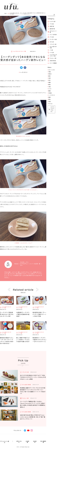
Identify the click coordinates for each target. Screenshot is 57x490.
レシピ (49, 88)
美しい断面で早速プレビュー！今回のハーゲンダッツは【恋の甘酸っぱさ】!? (23, 339)
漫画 (49, 82)
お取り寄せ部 (53, 60)
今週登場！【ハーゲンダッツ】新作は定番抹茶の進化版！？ (23, 314)
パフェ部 (52, 52)
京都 (49, 101)
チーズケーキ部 (53, 39)
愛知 (49, 99)
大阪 (49, 86)
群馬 (49, 84)
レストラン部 (52, 21)
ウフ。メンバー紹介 (4, 442)
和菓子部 (52, 26)
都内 (49, 76)
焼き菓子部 (52, 28)
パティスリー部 (53, 44)
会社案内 (35, 442)
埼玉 (49, 80)
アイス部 (52, 23)
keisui (6, 277)
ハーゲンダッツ (51, 95)
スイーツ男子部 (53, 34)
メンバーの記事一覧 (34, 263)
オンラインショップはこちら (52, 109)
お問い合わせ (19, 442)
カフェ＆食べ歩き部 (53, 47)
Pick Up (50, 103)
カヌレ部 (52, 41)
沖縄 (49, 71)
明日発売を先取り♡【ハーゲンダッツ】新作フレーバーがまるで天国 (39, 314)
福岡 (49, 97)
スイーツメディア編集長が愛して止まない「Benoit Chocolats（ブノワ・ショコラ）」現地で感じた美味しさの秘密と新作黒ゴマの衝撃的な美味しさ (32, 404)
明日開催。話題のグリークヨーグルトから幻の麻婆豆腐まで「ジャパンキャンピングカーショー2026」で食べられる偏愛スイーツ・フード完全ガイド (32, 390)
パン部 (51, 50)
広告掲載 (27, 442)
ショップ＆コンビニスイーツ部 (53, 55)
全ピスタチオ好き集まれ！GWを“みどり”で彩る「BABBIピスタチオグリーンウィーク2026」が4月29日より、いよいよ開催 (33, 377)
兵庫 (49, 78)
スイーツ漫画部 (53, 63)
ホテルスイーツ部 (53, 32)
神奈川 (50, 73)
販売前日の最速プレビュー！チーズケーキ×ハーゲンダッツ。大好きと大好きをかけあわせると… (6, 340)
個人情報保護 (43, 442)
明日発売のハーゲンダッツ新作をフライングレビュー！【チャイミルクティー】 (39, 339)
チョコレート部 (53, 58)
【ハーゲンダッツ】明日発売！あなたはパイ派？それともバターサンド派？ (6, 314)
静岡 (49, 90)
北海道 (50, 93)
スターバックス (51, 69)
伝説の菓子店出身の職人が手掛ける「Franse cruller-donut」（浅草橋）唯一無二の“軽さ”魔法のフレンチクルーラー (32, 417)
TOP (5, 13)
